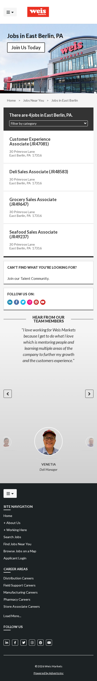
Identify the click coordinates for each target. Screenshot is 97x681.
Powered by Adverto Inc (49, 673)
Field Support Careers (20, 585)
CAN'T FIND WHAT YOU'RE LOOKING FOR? (42, 267)
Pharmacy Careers (17, 599)
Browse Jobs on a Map (20, 551)
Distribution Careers (19, 578)
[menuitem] (48, 578)
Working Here (15, 530)
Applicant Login (15, 558)
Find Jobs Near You (17, 544)
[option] (48, 345)
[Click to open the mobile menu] (10, 12)
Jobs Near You (33, 100)
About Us (12, 523)
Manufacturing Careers (21, 592)
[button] (48, 123)
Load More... (12, 616)
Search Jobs (12, 537)
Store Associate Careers (22, 606)
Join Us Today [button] (26, 47)
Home (11, 100)
